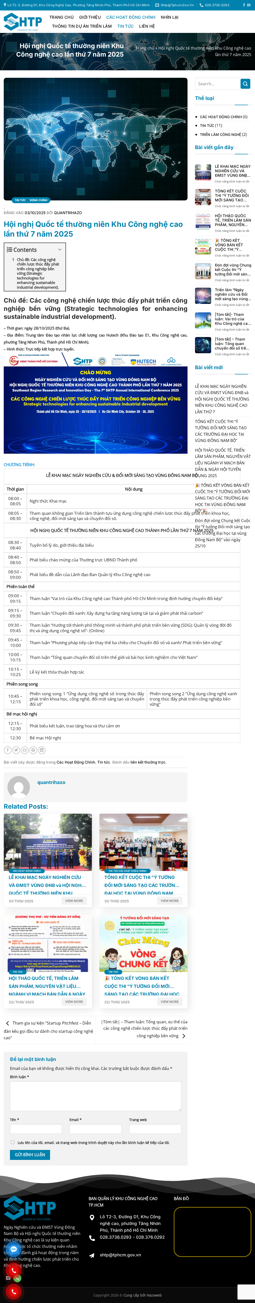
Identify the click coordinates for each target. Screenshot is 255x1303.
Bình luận (19, 1076)
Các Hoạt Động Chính (130, 17)
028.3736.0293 (115, 1237)
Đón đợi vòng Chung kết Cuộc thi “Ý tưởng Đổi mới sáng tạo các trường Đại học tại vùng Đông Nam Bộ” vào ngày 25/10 (233, 269)
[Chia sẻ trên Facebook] (8, 750)
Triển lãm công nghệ (220, 134)
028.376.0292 (150, 1237)
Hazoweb (154, 1295)
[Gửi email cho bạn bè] (25, 750)
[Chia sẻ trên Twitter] (16, 750)
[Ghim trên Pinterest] (33, 750)
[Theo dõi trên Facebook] (244, 5)
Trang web (138, 1119)
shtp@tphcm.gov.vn (120, 1254)
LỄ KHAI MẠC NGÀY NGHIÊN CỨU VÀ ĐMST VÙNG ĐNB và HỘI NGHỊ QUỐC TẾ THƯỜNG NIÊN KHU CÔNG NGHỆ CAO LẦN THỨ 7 (233, 171)
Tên (14, 1119)
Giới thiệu (90, 17)
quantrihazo (68, 212)
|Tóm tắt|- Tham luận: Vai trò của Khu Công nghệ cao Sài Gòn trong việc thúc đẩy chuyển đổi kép (232, 319)
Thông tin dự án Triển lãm (82, 26)
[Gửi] (245, 83)
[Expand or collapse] (60, 250)
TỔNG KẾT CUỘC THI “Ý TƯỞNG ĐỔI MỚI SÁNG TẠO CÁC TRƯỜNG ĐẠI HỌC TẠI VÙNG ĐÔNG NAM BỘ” (232, 195)
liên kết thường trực (148, 762)
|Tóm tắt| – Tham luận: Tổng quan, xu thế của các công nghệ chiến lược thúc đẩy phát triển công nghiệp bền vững (144, 1029)
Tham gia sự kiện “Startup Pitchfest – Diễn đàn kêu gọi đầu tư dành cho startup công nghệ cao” (48, 1031)
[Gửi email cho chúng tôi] (248, 5)
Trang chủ (144, 48)
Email (75, 1119)
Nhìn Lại (170, 17)
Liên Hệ (147, 26)
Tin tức (125, 26)
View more (74, 900)
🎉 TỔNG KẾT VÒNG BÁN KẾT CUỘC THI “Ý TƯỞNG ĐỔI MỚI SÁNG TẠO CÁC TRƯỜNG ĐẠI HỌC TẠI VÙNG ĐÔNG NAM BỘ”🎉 (231, 245)
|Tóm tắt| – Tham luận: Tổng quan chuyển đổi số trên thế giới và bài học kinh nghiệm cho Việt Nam (231, 343)
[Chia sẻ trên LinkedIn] (42, 750)
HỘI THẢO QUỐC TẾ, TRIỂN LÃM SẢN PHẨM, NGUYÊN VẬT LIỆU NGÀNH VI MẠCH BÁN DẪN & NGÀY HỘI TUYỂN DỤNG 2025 (233, 220)
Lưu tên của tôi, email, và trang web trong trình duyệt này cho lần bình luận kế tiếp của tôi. (94, 1142)
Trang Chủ (61, 17)
